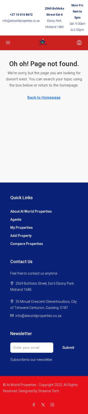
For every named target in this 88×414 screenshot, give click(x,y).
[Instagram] (53, 405)
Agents (16, 219)
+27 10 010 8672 (21, 14)
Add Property (21, 236)
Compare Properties (26, 244)
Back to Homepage (44, 97)
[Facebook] (34, 405)
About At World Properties (31, 211)
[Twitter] (44, 405)
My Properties (21, 228)
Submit (68, 347)
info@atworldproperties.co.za (21, 21)
